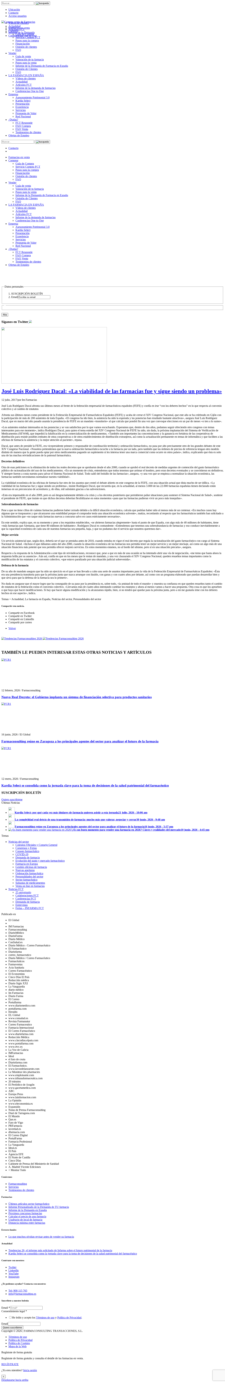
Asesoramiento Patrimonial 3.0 (32, 97)
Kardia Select (22, 100)
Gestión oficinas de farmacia (31, 867)
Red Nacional (23, 116)
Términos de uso (45, 1317)
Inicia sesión (30, 1370)
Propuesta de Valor (25, 113)
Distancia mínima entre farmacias (26, 1222)
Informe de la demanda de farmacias (35, 87)
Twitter (12, 1267)
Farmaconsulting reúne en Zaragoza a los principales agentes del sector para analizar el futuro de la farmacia (80, 741)
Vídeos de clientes (25, 78)
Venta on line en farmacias (30, 886)
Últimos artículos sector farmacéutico (28, 1203)
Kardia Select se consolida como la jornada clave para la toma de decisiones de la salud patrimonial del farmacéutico (85, 785)
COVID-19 (21, 854)
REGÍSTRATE (10, 1364)
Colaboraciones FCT (27, 895)
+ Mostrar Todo (17, 1170)
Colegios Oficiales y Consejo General (36, 844)
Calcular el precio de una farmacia (27, 1216)
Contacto (13, 12)
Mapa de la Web (17, 1346)
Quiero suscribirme (11, 799)
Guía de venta (23, 56)
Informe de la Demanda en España (27, 1210)
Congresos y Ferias (26, 848)
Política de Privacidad (69, 1317)
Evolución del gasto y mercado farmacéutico (40, 860)
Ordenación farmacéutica (29, 873)
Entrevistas (21, 904)
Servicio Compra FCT (27, 166)
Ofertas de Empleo (18, 135)
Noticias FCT (16, 889)
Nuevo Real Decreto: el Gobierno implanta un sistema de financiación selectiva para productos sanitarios (76, 697)
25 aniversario (23, 892)
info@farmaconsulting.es (22, 1293)
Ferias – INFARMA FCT (29, 908)
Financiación (22, 43)
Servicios (20, 110)
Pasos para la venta (26, 62)
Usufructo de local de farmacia (25, 1219)
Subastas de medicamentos (30, 882)
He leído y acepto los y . (47, 1317)
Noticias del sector (18, 841)
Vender (12, 53)
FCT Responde (24, 122)
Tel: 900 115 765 (17, 1290)
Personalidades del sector (29, 876)
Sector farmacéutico (26, 879)
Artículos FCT (23, 84)
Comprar (13, 160)
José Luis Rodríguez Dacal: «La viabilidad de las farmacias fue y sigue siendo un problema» (111, 391)
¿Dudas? (13, 119)
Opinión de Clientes (26, 68)
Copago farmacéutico (27, 851)
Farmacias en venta (19, 157)
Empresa (13, 94)
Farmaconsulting (17, 1183)
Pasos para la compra (27, 40)
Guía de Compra (24, 163)
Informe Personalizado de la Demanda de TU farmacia (38, 1206)
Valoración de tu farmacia (29, 59)
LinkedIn (13, 1270)
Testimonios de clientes (28, 132)
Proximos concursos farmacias (25, 1213)
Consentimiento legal (14, 1311)
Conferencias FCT (25, 898)
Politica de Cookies (19, 1343)
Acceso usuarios (17, 15)
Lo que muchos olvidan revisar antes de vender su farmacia (41, 1236)
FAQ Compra (23, 125)
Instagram (13, 1276)
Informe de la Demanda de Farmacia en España (41, 65)
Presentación (22, 103)
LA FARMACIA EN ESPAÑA (26, 75)
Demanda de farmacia (27, 857)
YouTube (13, 1273)
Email (5, 1307)
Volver (12, 628)
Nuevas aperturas (25, 870)
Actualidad (21, 81)
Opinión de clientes (26, 46)
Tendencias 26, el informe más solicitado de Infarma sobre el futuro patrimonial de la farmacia (60, 1250)
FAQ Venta (21, 129)
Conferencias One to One (29, 91)
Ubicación (14, 9)
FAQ (18, 50)
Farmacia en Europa (26, 863)
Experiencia (22, 106)
